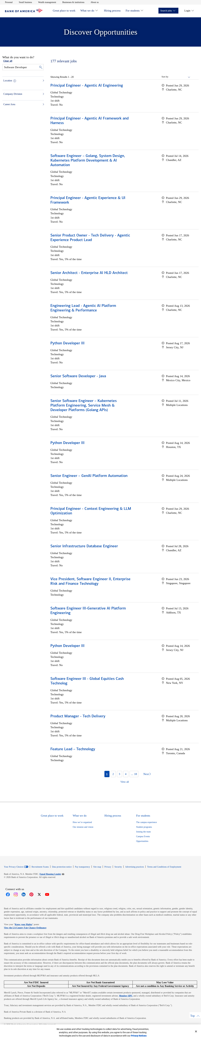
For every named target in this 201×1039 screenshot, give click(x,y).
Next (146, 774)
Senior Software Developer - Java (78, 376)
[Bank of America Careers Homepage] (24, 11)
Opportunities (142, 841)
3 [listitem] (119, 774)
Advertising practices (134, 867)
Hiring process (112, 10)
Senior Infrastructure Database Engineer (84, 546)
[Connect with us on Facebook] (8, 894)
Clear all (7, 61)
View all (124, 781)
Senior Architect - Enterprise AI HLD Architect (89, 273)
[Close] (196, 1031)
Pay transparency (82, 867)
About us (95, 2)
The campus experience (146, 822)
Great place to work (64, 10)
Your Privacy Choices (13, 867)
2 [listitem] (113, 774)
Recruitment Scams (40, 867)
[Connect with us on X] (39, 894)
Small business (25, 2)
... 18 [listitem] (134, 774)
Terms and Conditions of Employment (164, 867)
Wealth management (47, 2)
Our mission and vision (83, 827)
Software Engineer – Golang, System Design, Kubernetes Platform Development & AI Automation (87, 160)
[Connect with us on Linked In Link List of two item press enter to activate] (23, 894)
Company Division (12, 94)
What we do (87, 10)
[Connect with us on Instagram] (16, 894)
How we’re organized (82, 822)
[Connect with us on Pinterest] (31, 894)
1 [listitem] (107, 774)
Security (118, 867)
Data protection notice (62, 867)
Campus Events (143, 836)
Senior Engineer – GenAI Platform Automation (89, 476)
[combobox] (180, 76)
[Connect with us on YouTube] (47, 894)
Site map (97, 867)
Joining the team (143, 832)
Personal (9, 2)
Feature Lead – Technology (72, 749)
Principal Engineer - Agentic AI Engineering (86, 86)
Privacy (107, 867)
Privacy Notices (139, 1035)
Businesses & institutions (73, 2)
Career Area (9, 104)
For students (133, 10)
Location (7, 80)
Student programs (144, 827)
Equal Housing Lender (52, 874)
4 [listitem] (125, 774)
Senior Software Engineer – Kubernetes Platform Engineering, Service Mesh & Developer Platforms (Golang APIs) (83, 405)
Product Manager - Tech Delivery (77, 716)
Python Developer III (67, 343)
